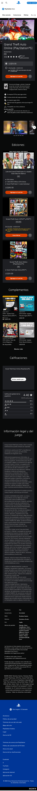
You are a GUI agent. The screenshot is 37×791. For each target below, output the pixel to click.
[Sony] (32, 790)
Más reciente (6, 15)
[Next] (34, 127)
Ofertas (26, 15)
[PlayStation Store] (9, 8)
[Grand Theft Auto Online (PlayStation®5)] (15, 127)
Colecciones (17, 15)
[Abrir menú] (2, 3)
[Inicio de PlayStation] (18, 2)
